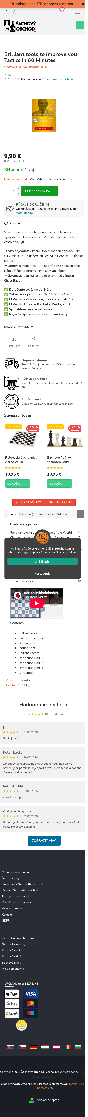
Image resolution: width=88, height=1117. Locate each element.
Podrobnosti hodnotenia (57, 79)
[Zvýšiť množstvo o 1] (19, 188)
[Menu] (77, 12)
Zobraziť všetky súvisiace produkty (44, 502)
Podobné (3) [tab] (27, 514)
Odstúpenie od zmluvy (16, 902)
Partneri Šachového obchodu (21, 890)
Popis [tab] (13, 514)
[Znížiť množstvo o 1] (19, 193)
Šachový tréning (12, 950)
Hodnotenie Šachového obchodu (23, 884)
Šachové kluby (11, 963)
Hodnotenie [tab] (45, 514)
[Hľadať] (6, 12)
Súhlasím (44, 561)
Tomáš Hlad (76, 1084)
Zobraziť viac (44, 840)
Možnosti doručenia (61, 179)
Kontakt (7, 915)
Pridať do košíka (37, 191)
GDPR (6, 921)
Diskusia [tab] (61, 514)
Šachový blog (11, 878)
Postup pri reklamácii (15, 896)
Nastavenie (42, 573)
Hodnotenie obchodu (44, 704)
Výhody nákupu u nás (16, 872)
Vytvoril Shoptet (48, 1100)
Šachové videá (11, 956)
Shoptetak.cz (43, 1088)
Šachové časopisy (13, 944)
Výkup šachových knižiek (18, 938)
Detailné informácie (16, 327)
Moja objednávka (13, 969)
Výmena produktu (13, 908)
